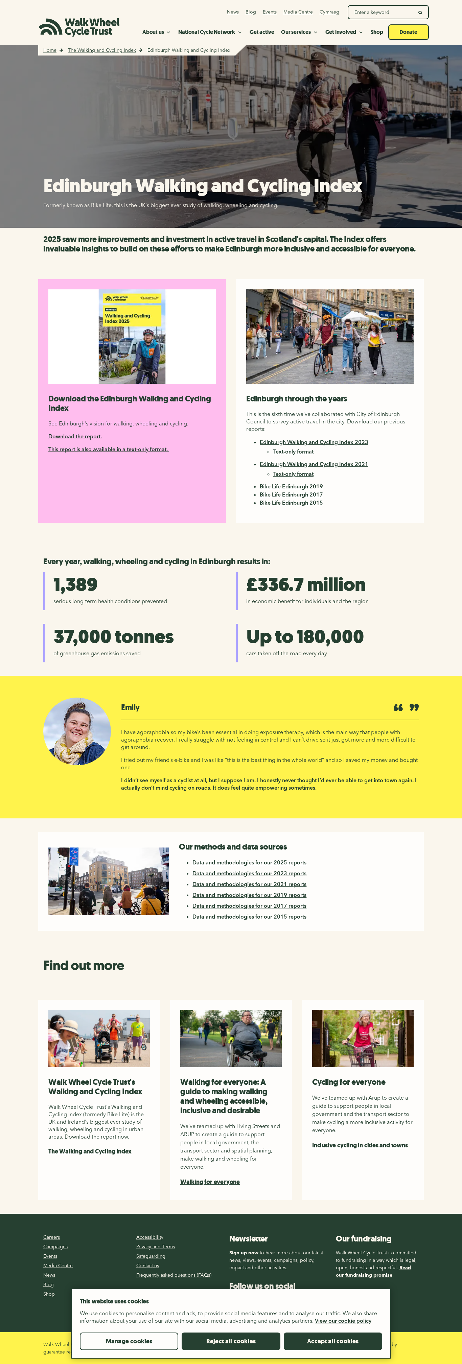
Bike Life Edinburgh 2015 (291, 502)
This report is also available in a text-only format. (108, 449)
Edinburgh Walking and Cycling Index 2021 (314, 464)
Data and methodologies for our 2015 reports (249, 916)
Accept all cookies (333, 1341)
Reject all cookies (231, 1341)
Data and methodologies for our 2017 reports (249, 905)
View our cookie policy (343, 1320)
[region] (231, 1326)
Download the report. (75, 436)
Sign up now (243, 1253)
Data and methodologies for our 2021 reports (249, 884)
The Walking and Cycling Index (102, 50)
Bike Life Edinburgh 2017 (291, 494)
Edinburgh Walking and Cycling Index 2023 (314, 442)
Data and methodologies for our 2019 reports (249, 895)
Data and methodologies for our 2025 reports (249, 862)
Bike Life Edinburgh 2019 (291, 486)
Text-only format (293, 451)
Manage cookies (129, 1341)
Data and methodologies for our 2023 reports (249, 873)
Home (49, 50)
